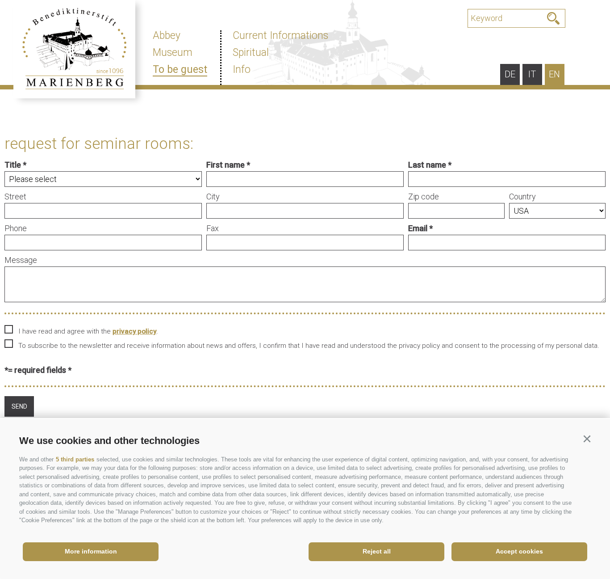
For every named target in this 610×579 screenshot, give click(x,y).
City (213, 196)
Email (417, 228)
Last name (427, 164)
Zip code (423, 196)
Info (242, 69)
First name (225, 164)
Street (15, 196)
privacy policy (134, 331)
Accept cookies (519, 551)
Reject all (377, 551)
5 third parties (75, 459)
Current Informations (280, 36)
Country (522, 196)
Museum (172, 52)
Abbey (166, 36)
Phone (15, 228)
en (554, 74)
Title (12, 164)
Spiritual (251, 52)
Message (20, 260)
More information (91, 551)
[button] (587, 439)
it (532, 74)
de (510, 74)
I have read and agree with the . (88, 331)
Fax (212, 228)
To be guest (180, 69)
